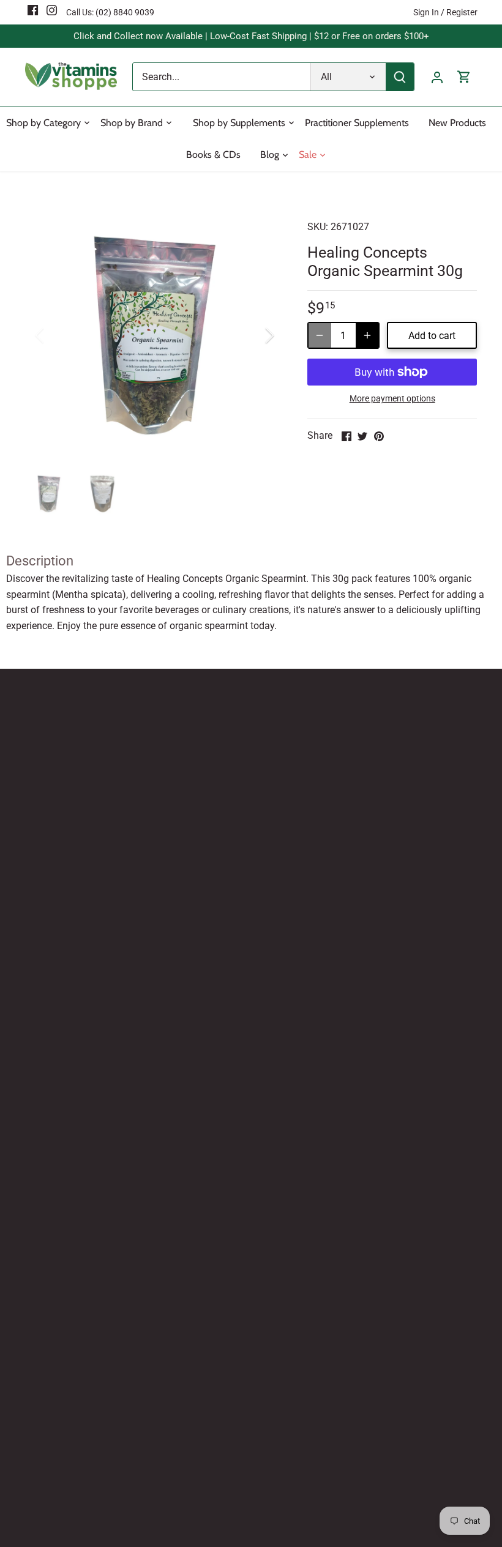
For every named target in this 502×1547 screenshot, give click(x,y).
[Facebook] (33, 10)
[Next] (253, 335)
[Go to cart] (464, 77)
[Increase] (367, 335)
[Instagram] (52, 10)
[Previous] (55, 335)
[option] (155, 335)
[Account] (437, 77)
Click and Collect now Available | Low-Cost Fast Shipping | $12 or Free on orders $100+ (251, 36)
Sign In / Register (445, 12)
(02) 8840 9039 (125, 12)
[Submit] (400, 77)
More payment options (392, 398)
